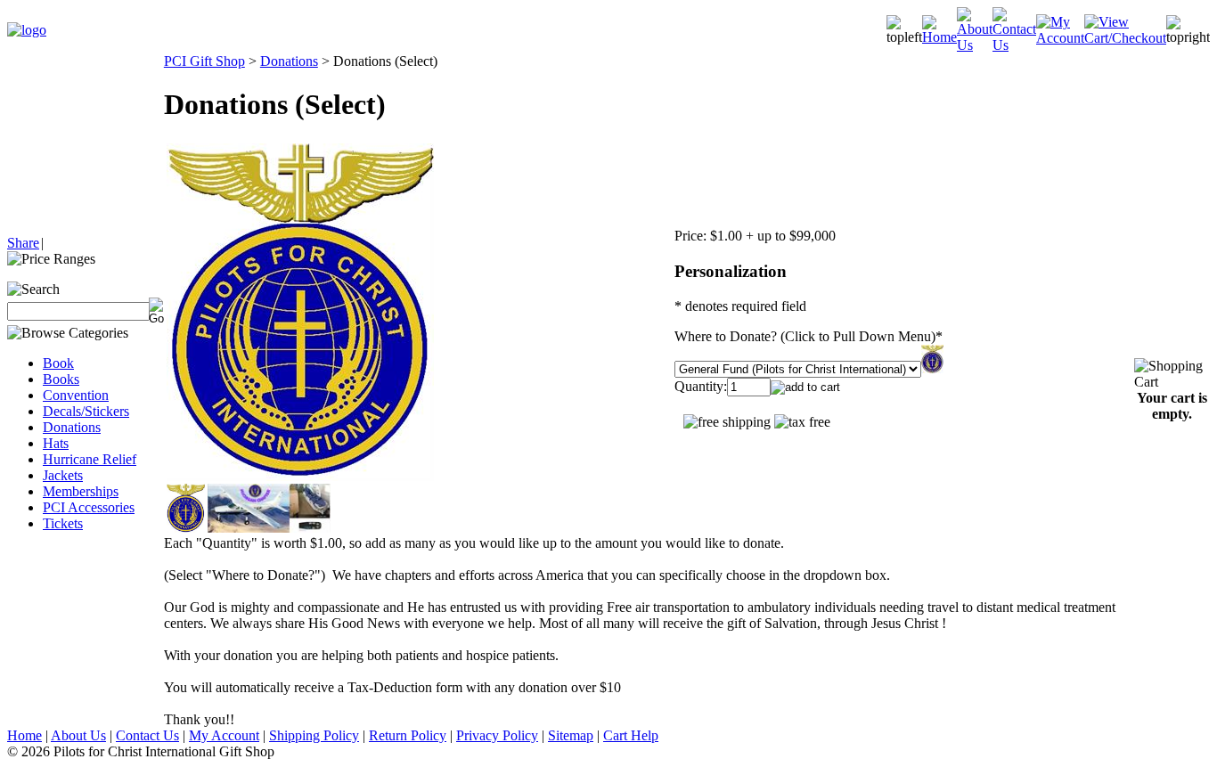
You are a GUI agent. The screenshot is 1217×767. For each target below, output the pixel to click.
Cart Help (630, 735)
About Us (78, 735)
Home (24, 735)
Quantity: (700, 386)
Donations (72, 427)
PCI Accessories (89, 507)
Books (61, 379)
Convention (76, 395)
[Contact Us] (1014, 45)
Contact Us (147, 735)
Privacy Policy (497, 735)
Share (23, 242)
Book (58, 363)
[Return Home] (26, 29)
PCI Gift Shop (204, 61)
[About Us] (974, 45)
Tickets (63, 523)
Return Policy (407, 735)
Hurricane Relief (89, 459)
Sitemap (570, 735)
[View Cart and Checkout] (1125, 37)
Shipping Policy (314, 735)
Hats (56, 443)
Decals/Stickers (86, 411)
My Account (224, 735)
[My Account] (1060, 37)
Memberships (80, 491)
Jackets (63, 475)
